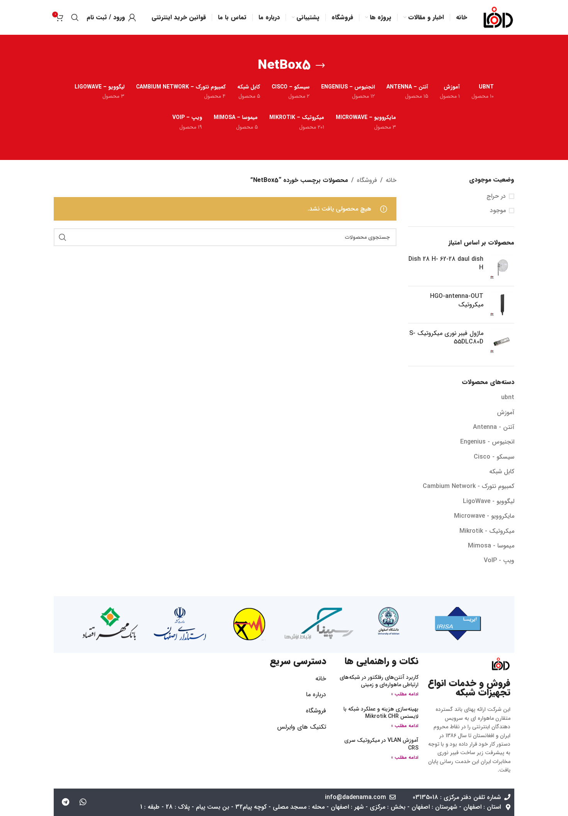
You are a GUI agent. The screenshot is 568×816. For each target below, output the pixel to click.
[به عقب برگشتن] (320, 65)
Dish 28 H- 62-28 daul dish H (445, 263)
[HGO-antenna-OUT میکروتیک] (501, 304)
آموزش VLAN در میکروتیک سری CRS (381, 744)
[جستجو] (75, 17)
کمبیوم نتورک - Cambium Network (468, 486)
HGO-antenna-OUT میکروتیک (456, 300)
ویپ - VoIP (499, 560)
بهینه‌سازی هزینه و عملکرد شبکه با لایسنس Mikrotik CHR (381, 713)
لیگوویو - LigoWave (488, 501)
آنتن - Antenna (493, 427)
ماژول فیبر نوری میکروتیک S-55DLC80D (446, 338)
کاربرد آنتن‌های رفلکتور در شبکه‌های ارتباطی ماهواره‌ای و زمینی (379, 681)
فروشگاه (367, 180)
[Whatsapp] (83, 802)
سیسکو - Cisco (494, 457)
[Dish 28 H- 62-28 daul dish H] (501, 267)
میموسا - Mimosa (491, 546)
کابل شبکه (501, 471)
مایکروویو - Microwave (484, 516)
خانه (391, 180)
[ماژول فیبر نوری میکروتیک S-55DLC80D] (501, 341)
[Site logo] (498, 17)
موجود (498, 210)
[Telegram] (65, 802)
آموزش (505, 412)
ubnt (507, 397)
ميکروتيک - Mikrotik (486, 531)
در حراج (496, 196)
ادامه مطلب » (404, 694)
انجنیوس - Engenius (487, 442)
